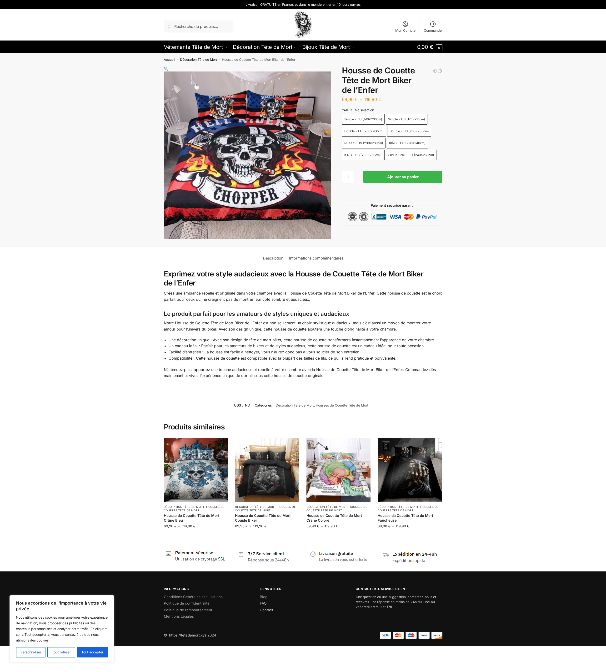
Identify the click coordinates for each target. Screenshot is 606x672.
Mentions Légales (179, 616)
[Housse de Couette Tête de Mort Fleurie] (435, 71)
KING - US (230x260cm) (362, 155)
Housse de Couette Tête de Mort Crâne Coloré (334, 518)
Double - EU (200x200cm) (364, 131)
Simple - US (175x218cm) (406, 119)
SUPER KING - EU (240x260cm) (410, 155)
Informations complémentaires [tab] (316, 258)
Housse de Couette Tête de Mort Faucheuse (405, 518)
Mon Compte (405, 30)
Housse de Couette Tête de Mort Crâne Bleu (191, 518)
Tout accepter (92, 652)
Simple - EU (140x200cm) (363, 119)
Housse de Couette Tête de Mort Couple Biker (262, 518)
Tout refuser (61, 652)
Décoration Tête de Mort (198, 59)
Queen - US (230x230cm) (363, 143)
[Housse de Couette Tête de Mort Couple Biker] (267, 470)
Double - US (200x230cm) (409, 131)
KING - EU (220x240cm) (407, 143)
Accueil (169, 59)
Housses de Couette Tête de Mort (342, 405)
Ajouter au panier (403, 176)
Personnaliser (30, 652)
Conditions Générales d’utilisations (193, 597)
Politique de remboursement (188, 610)
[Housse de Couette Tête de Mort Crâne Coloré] (338, 470)
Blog (263, 597)
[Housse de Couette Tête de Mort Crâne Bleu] (196, 470)
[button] (429, 47)
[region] (62, 628)
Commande (433, 30)
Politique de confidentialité (187, 603)
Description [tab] (273, 258)
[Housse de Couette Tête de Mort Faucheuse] (410, 470)
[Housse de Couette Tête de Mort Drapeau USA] (439, 71)
